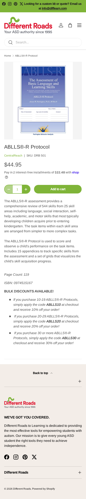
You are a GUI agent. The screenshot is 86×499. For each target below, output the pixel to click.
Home (7, 55)
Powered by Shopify (43, 488)
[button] (70, 25)
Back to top (41, 373)
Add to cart (58, 189)
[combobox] (43, 42)
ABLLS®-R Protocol (26, 55)
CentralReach (13, 155)
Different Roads (22, 488)
